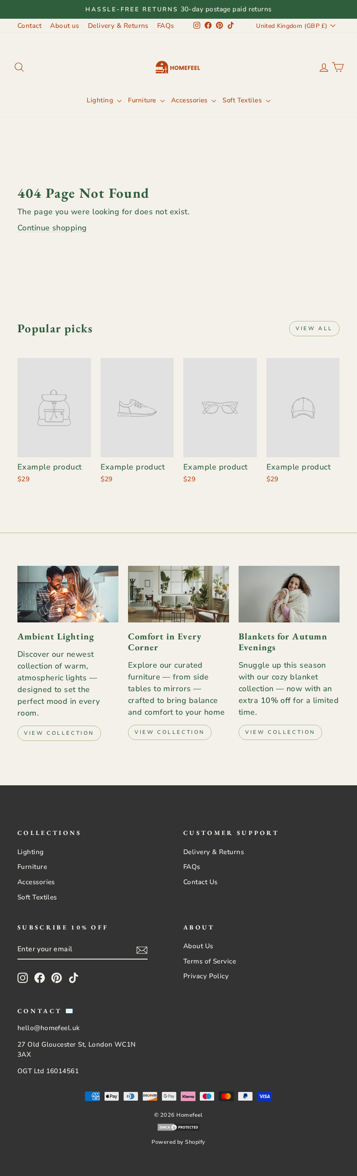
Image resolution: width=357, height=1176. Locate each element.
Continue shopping (52, 228)
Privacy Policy (206, 976)
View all (314, 328)
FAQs (165, 25)
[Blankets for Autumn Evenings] (289, 594)
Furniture (143, 100)
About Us (198, 946)
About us (64, 25)
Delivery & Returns (118, 25)
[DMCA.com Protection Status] (178, 1129)
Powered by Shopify (178, 1142)
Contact (29, 25)
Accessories (190, 100)
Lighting (101, 100)
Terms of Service (209, 961)
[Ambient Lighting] (67, 594)
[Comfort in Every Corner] (178, 594)
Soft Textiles (242, 100)
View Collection (59, 733)
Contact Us (200, 882)
